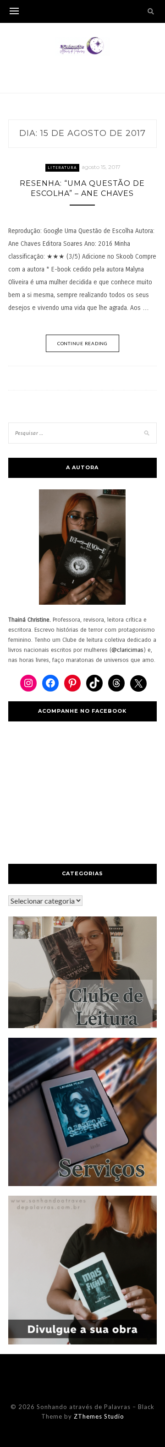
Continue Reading (82, 343)
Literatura (62, 167)
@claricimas (127, 650)
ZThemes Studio (99, 1416)
